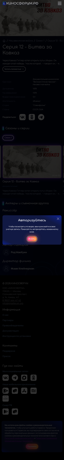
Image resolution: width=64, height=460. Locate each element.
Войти (32, 239)
